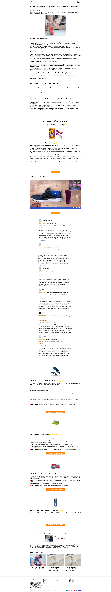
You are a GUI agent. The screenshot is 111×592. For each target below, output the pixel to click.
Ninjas (42, 148)
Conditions (41, 1)
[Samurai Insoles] (34, 2)
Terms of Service (72, 579)
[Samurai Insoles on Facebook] (57, 580)
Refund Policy (71, 581)
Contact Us (63, 1)
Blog (57, 1)
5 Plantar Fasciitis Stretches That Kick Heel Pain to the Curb (72, 569)
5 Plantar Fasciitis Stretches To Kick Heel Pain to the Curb (55, 569)
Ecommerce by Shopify (57, 590)
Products (48, 1)
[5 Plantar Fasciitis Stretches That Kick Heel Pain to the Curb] (73, 560)
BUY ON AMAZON (55, 171)
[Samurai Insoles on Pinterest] (59, 580)
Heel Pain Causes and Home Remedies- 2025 (37, 568)
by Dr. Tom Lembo (33, 10)
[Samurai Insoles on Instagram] (58, 580)
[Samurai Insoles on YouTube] (62, 580)
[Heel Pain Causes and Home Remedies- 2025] (38, 560)
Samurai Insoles (34, 590)
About (53, 1)
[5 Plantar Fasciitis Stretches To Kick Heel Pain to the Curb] (55, 560)
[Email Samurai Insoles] (56, 580)
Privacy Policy (71, 580)
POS (51, 590)
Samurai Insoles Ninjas (38, 145)
